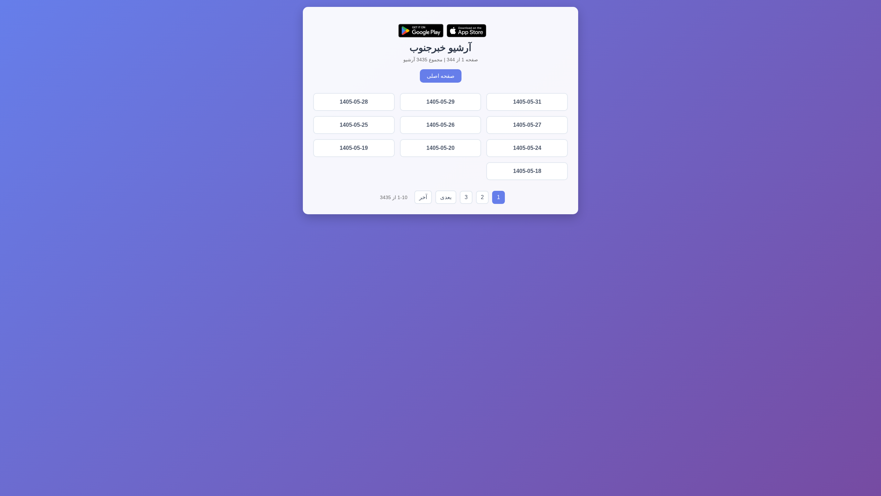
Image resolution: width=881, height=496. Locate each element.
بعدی (446, 197)
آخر (423, 197)
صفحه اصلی (441, 76)
